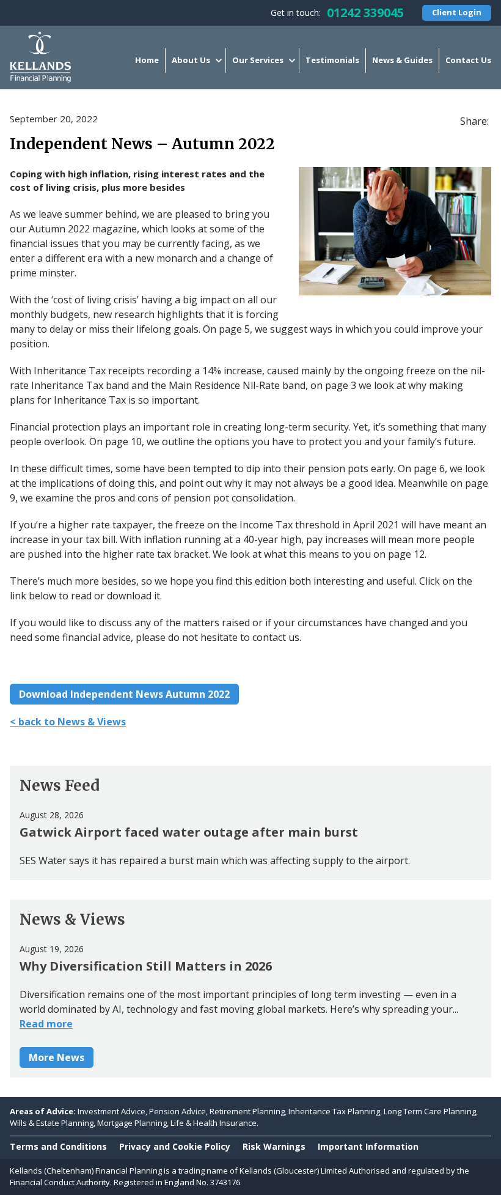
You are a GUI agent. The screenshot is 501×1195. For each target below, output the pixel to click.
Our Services (257, 59)
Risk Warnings (274, 1146)
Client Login (456, 12)
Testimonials (332, 59)
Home (147, 59)
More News (56, 1057)
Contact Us (468, 59)
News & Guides (402, 59)
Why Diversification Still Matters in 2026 (146, 966)
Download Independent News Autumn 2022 (124, 694)
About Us (191, 59)
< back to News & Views (68, 721)
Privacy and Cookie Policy (174, 1146)
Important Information (368, 1146)
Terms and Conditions (58, 1146)
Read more (46, 1023)
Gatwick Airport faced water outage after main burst (189, 832)
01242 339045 (365, 13)
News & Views (72, 919)
